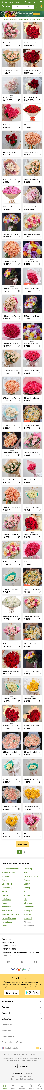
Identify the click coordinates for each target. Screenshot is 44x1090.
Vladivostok (29, 906)
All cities (27, 921)
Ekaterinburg (7, 887)
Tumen (27, 895)
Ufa (25, 899)
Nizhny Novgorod (9, 918)
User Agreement (8, 1036)
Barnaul (5, 880)
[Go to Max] (35, 962)
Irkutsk (4, 891)
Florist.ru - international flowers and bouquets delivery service (22, 1076)
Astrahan (5, 876)
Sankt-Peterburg (8, 872)
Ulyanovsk (28, 902)
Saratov (27, 883)
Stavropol (28, 887)
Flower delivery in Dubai (12, 1042)
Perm (26, 872)
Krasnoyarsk (7, 910)
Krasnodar (6, 906)
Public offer (6, 1030)
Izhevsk (5, 895)
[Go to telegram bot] (22, 962)
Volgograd (28, 910)
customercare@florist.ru (12, 955)
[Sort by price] (37, 7)
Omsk (4, 925)
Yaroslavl (28, 918)
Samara (27, 880)
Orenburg (28, 868)
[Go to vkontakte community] (8, 962)
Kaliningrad (6, 899)
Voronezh (28, 914)
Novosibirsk (7, 921)
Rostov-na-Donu (31, 876)
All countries (29, 925)
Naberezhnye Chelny (11, 914)
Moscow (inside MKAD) (11, 868)
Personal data (7, 1024)
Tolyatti (27, 891)
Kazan (4, 902)
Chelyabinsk (7, 883)
